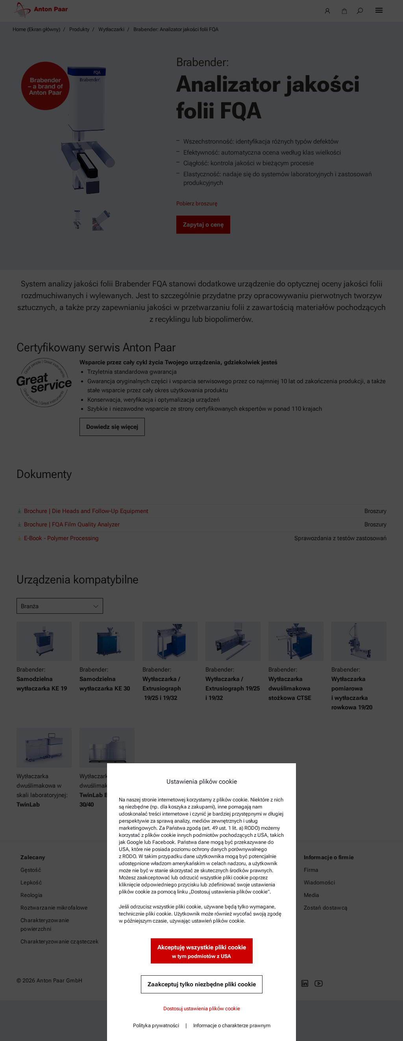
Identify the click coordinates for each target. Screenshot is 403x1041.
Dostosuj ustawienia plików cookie (201, 1008)
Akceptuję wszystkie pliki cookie (201, 951)
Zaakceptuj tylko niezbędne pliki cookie (202, 984)
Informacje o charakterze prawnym (231, 1025)
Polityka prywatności (156, 1025)
